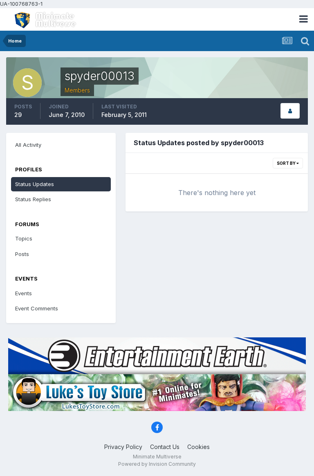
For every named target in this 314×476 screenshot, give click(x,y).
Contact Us (164, 446)
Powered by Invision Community (157, 464)
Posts (22, 254)
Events (23, 293)
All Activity (28, 144)
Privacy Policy (123, 446)
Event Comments (36, 308)
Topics (23, 238)
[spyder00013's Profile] (290, 111)
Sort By (286, 163)
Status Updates (34, 184)
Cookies (198, 446)
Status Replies (33, 199)
